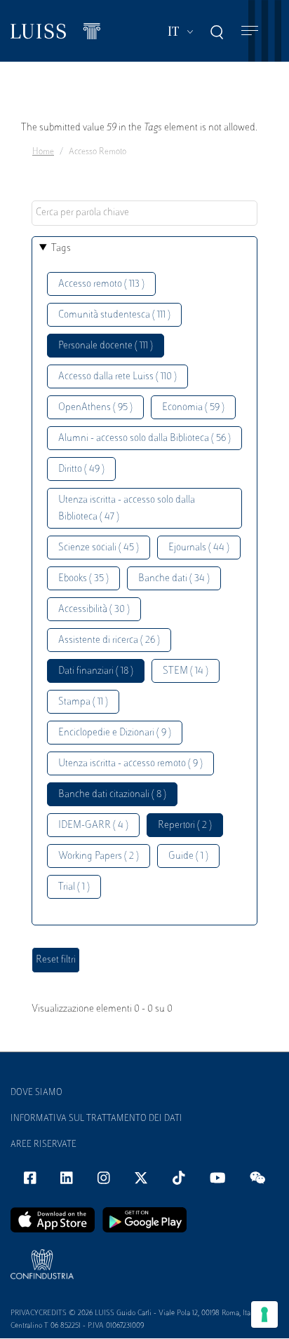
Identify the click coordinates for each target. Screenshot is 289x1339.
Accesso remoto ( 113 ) (101, 284)
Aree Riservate (43, 1145)
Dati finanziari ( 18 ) (95, 671)
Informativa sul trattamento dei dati (96, 1119)
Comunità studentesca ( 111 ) (114, 315)
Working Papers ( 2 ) (98, 856)
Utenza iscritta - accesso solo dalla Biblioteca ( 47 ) (126, 508)
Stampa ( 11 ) (83, 702)
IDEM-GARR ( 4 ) (93, 825)
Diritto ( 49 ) (81, 469)
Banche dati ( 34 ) (174, 578)
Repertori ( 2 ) (185, 825)
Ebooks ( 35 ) (83, 578)
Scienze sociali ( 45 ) (98, 548)
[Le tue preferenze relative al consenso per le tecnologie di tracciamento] (264, 1314)
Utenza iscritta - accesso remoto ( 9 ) (130, 764)
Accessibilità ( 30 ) (94, 609)
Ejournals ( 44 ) (198, 548)
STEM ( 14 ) (185, 671)
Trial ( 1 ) (74, 887)
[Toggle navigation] (249, 31)
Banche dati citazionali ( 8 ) (112, 794)
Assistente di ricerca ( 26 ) (109, 640)
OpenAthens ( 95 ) (95, 407)
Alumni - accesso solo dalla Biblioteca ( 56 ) (144, 438)
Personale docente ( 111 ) (105, 346)
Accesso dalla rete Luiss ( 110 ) (117, 377)
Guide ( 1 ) (188, 856)
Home (43, 152)
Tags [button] (61, 248)
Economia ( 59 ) (193, 407)
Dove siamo (36, 1093)
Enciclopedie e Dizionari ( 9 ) (114, 733)
